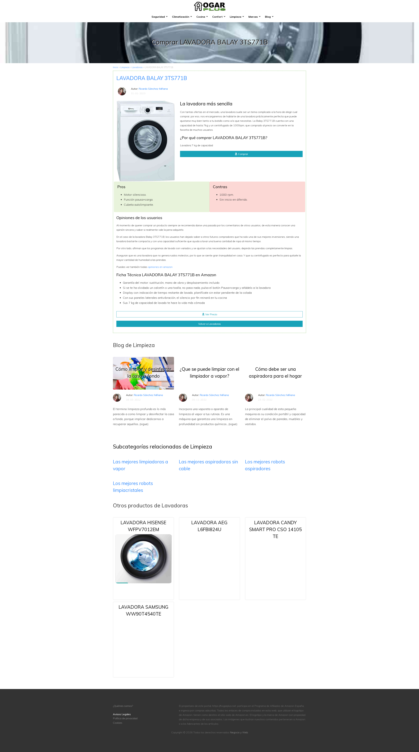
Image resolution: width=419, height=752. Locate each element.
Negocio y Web (239, 732)
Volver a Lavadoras (209, 323)
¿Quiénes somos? (123, 705)
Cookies (117, 722)
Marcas (253, 16)
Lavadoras (137, 67)
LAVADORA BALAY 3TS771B (151, 78)
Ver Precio (211, 314)
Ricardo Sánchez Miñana (153, 88)
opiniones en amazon (160, 267)
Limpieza (235, 16)
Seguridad (158, 16)
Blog (268, 16)
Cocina (200, 16)
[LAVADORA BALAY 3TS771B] (145, 140)
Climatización (180, 16)
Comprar (242, 154)
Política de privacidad (125, 718)
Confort (217, 16)
